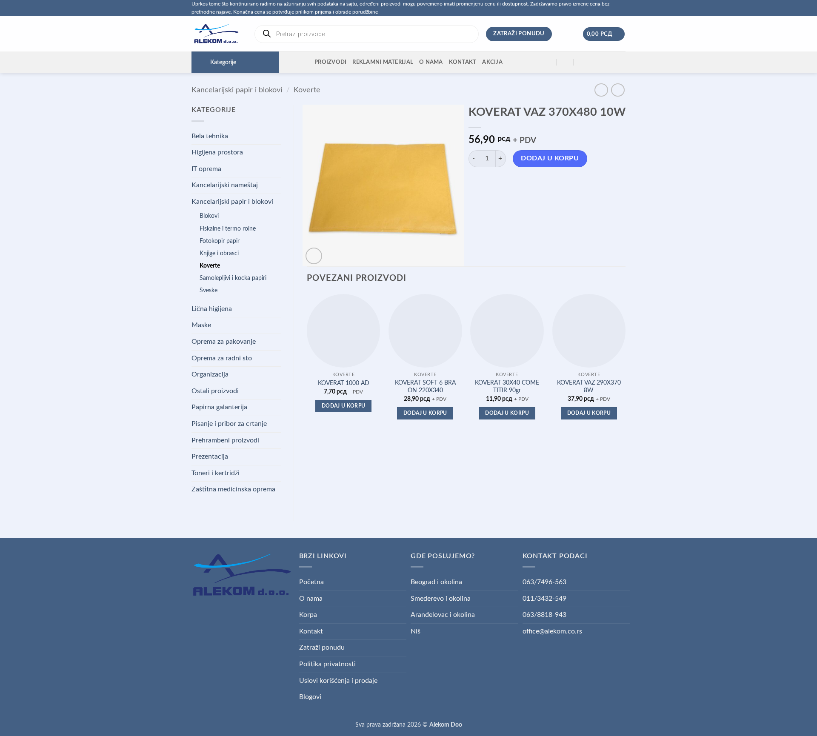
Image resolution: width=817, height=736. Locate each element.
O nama (431, 62)
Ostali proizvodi (215, 391)
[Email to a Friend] (507, 183)
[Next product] (601, 90)
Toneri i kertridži (215, 473)
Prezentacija (209, 456)
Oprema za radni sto (221, 358)
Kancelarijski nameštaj (224, 185)
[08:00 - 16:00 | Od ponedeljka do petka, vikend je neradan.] (582, 62)
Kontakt (463, 62)
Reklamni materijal (382, 62)
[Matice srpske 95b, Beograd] (548, 62)
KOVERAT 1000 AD (343, 383)
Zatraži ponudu (322, 647)
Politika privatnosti (327, 664)
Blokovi (209, 216)
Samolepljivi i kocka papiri (233, 278)
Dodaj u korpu (550, 158)
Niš (415, 631)
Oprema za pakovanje (223, 341)
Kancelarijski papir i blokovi (236, 90)
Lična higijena (211, 308)
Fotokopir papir (220, 241)
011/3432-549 (544, 598)
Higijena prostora (217, 152)
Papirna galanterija (219, 407)
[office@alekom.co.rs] (565, 62)
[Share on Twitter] (491, 183)
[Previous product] (617, 90)
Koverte (307, 90)
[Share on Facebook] (476, 183)
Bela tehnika (209, 136)
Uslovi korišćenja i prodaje (338, 680)
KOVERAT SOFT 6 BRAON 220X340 (425, 386)
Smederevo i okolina (441, 598)
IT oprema (206, 168)
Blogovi (310, 696)
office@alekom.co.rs (552, 631)
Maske (201, 325)
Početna (311, 582)
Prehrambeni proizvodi (225, 440)
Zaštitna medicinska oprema (233, 489)
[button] (604, 34)
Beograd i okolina (436, 582)
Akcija (492, 62)
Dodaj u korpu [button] (344, 406)
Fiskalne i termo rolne (228, 228)
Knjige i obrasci (219, 253)
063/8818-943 (544, 614)
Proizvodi (330, 62)
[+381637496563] (599, 62)
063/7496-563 (544, 582)
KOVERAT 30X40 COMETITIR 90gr (507, 386)
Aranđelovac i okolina (443, 614)
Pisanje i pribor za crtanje (229, 423)
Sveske (208, 290)
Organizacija (210, 374)
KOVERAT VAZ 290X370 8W (589, 386)
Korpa (308, 614)
